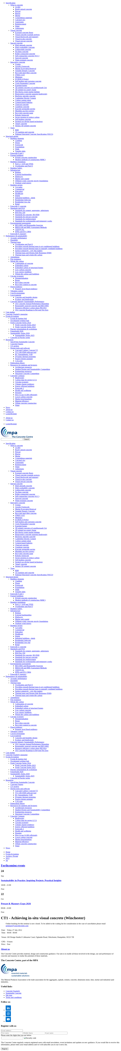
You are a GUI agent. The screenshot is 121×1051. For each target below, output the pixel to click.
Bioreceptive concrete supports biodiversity (31, 94)
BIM (17, 130)
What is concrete (16, 5)
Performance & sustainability (16, 236)
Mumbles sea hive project (24, 111)
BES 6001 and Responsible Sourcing (29, 225)
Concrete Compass (17, 376)
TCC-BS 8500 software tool (25, 352)
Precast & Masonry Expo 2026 (16, 903)
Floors (17, 143)
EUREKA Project (22, 79)
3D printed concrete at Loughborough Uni (31, 88)
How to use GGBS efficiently (26, 395)
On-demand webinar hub (19, 321)
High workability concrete (25, 47)
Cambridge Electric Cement (25, 98)
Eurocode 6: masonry (18, 234)
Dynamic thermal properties (25, 357)
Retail (17, 204)
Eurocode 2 (19, 388)
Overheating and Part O (24, 166)
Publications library (17, 363)
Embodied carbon (21, 266)
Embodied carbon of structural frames (29, 268)
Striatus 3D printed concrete (25, 126)
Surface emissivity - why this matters (28, 251)
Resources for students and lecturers (23, 365)
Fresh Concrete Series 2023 (25, 325)
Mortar (17, 16)
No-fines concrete (21, 52)
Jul (7, 860)
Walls (17, 149)
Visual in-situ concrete (23, 39)
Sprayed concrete (21, 58)
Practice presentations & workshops (23, 329)
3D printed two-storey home (25, 90)
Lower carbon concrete (23, 397)
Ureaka (18, 64)
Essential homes (21, 85)
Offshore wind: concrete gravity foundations (31, 181)
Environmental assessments (20, 223)
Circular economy (17, 276)
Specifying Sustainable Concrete (22, 342)
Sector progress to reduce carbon (27, 117)
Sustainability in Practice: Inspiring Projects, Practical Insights (31, 880)
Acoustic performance (18, 238)
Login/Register (11, 414)
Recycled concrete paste (24, 113)
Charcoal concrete (22, 105)
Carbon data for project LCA (26, 380)
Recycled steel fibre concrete (26, 73)
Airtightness (14, 257)
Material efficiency (22, 401)
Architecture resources (23, 367)
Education (19, 191)
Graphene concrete (22, 107)
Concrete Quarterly (13, 991)
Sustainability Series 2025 (24, 335)
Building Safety (16, 168)
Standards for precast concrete (26, 217)
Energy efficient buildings (24, 386)
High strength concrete (23, 45)
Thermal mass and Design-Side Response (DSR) (33, 253)
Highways (19, 177)
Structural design (12, 136)
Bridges (18, 172)
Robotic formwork (22, 115)
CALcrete (19, 361)
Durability (14, 240)
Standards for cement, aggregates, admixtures (32, 210)
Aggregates (19, 22)
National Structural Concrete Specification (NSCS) (34, 134)
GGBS (17, 7)
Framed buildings (16, 155)
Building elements (17, 138)
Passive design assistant (24, 359)
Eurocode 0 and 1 (17, 153)
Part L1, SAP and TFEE (24, 164)
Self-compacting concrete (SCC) (27, 56)
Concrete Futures (16, 344)
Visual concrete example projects (27, 35)
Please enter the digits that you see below (16, 1035)
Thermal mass (15, 242)
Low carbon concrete (23, 270)
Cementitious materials (23, 18)
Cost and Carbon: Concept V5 (26, 350)
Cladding (18, 141)
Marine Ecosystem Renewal (25, 69)
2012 (7, 858)
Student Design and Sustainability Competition (32, 369)
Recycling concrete (22, 282)
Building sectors (16, 185)
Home (8, 852)
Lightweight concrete (23, 49)
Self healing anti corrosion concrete (28, 81)
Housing (18, 393)
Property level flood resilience (26, 289)
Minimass (18, 77)
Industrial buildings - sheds (25, 198)
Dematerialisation (21, 278)
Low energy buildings (23, 272)
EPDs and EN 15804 (23, 232)
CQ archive (14, 346)
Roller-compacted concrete (25, 54)
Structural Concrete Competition (27, 374)
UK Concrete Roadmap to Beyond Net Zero (31, 310)
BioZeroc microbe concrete (25, 96)
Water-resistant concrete (24, 60)
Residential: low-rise (22, 202)
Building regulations (18, 162)
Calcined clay (20, 20)
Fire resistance (15, 259)
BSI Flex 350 (20, 213)
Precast (17, 11)
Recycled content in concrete (26, 285)
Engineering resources (23, 371)
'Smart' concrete (21, 124)
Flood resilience (16, 287)
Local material (15, 295)
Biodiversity (19, 378)
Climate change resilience (24, 384)
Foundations (19, 147)
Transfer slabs (20, 151)
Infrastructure (15, 170)
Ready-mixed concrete (23, 9)
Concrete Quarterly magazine (17, 314)
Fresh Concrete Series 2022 (25, 327)
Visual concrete (16, 30)
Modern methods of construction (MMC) (30, 160)
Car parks (18, 187)
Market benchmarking (23, 399)
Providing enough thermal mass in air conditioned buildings (37, 246)
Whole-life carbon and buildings (27, 274)
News (8, 407)
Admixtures (19, 28)
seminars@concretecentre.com (17, 926)
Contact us (10, 412)
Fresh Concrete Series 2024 (20, 323)
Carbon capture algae (23, 100)
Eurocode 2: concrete (18, 206)
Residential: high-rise (23, 200)
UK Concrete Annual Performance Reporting (32, 304)
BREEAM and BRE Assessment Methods (31, 227)
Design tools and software (20, 348)
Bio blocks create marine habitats (27, 92)
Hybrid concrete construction (26, 157)
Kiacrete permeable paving (25, 109)
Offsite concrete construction (26, 403)
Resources (9, 340)
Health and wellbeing (23, 390)
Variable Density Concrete (25, 71)
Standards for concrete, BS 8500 (27, 215)
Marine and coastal (22, 179)
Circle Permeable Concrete (25, 83)
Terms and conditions (14, 997)
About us (9, 410)
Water (17, 26)
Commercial (19, 189)
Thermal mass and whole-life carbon (28, 255)
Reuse (17, 280)
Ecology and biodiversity (24, 299)
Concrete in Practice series (20, 338)
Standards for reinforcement (25, 219)
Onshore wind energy (23, 183)
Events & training (12, 316)
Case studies (10, 312)
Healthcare (19, 194)
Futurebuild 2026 (16, 331)
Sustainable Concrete (13, 993)
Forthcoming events (13, 865)
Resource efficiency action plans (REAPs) (31, 308)
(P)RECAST (20, 75)
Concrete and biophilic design (26, 297)
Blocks (17, 13)
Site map (9, 995)
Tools (12, 128)
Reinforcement (20, 24)
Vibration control (16, 291)
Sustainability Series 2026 (20, 333)
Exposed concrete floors (24, 33)
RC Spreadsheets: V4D (24, 354)
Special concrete (16, 43)
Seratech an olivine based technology (29, 121)
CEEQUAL (19, 230)
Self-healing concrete (23, 119)
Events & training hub (18, 318)
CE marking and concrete (24, 132)
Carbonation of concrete (24, 263)
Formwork (19, 145)
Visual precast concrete (23, 41)
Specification (10, 3)
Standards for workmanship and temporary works (33, 221)
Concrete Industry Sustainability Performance (27, 302)
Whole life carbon (17, 261)
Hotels (17, 196)
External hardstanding (23, 174)
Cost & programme (17, 293)
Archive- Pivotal (12, 856)
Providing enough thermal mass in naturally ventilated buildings (39, 249)
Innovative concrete (17, 62)
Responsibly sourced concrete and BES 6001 (32, 306)
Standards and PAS (17, 208)
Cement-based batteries (23, 102)
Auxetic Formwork (22, 66)
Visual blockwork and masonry (26, 37)
